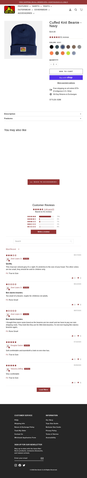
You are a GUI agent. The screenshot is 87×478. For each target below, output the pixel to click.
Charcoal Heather (57, 47)
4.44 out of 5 (49, 209)
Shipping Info (19, 423)
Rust (63, 53)
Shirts (36, 6)
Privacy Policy (51, 430)
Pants (46, 6)
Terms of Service (52, 434)
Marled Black (79, 47)
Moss (57, 53)
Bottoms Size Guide (53, 427)
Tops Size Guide (52, 423)
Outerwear (24, 10)
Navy (63, 47)
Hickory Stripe (74, 53)
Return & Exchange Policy (24, 427)
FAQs (16, 420)
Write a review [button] (43, 232)
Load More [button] (43, 390)
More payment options (66, 83)
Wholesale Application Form (25, 437)
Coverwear (41, 10)
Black (51, 47)
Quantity (53, 60)
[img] (11, 255)
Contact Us (18, 434)
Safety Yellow (68, 53)
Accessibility (51, 437)
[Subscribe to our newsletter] (42, 458)
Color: (55, 42)
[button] (54, 37)
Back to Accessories (45, 182)
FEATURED (23, 6)
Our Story (49, 420)
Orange (51, 53)
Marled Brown (74, 47)
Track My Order (20, 430)
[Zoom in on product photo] (23, 40)
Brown (68, 47)
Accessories (25, 13)
